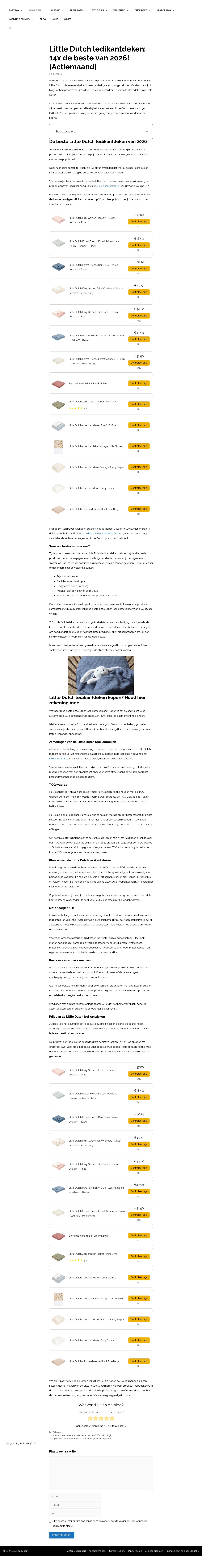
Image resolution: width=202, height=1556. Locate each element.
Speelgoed (76, 10)
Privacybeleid (135, 1551)
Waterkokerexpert (76, 1551)
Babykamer (35, 10)
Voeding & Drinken (19, 19)
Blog (43, 19)
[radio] (90, 1419)
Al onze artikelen (154, 1551)
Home (55, 19)
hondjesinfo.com (97, 1551)
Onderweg (141, 10)
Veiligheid (119, 10)
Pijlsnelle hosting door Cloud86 (182, 1551)
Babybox (14, 10)
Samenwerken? (117, 1551)
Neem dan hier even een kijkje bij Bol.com (99, 533)
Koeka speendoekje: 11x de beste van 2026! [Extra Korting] (82, 1435)
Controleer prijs (139, 221)
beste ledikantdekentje (106, 185)
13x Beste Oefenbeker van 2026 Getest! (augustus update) (82, 1438)
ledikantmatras (57, 758)
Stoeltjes (98, 10)
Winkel (68, 19)
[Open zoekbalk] (10, 28)
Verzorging (164, 10)
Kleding (55, 10)
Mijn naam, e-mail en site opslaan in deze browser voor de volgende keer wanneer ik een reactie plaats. (100, 1523)
